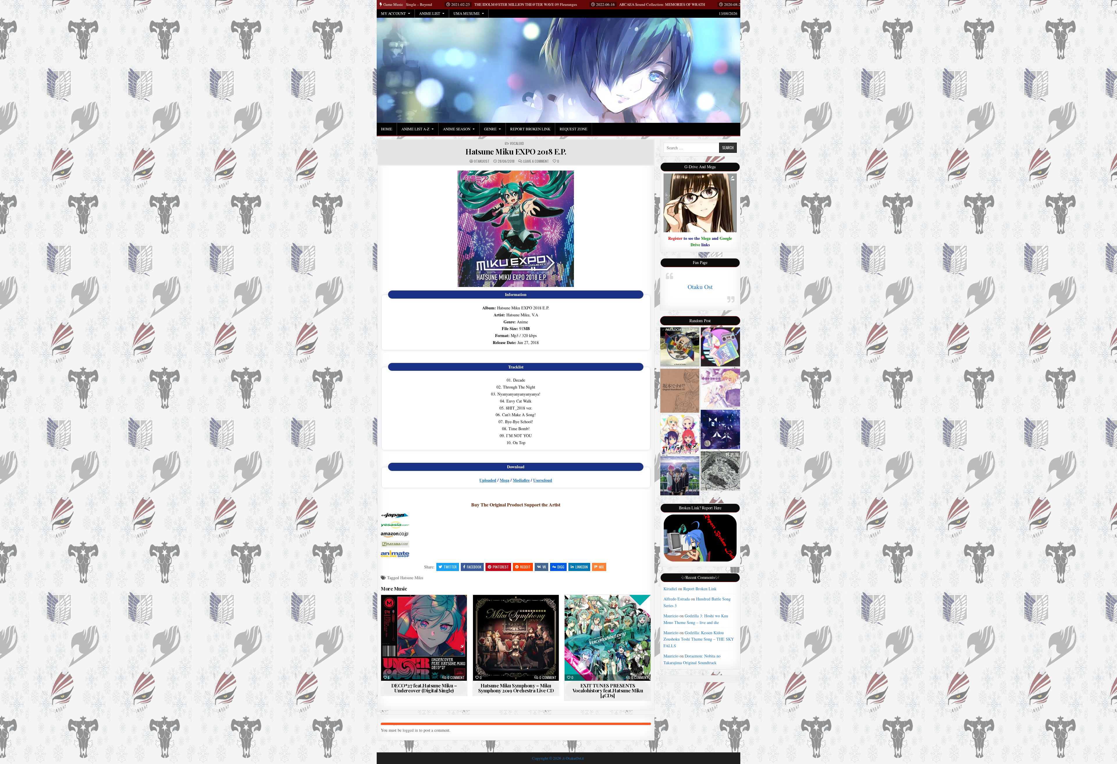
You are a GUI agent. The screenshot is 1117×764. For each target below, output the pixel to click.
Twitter (450, 566)
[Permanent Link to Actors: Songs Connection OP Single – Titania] (680, 475)
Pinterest (501, 566)
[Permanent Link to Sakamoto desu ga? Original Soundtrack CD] (680, 390)
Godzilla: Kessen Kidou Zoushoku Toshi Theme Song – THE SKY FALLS (699, 639)
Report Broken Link (530, 129)
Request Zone (573, 129)
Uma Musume (466, 13)
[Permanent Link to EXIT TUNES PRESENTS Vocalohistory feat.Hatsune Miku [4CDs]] (607, 638)
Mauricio (671, 615)
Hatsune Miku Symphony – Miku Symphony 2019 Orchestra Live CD (516, 688)
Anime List (429, 13)
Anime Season (456, 129)
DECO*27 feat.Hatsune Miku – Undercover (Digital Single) (424, 688)
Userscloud (542, 480)
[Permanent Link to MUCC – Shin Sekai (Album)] (720, 471)
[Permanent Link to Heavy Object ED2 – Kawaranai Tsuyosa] (720, 388)
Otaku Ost (700, 287)
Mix (601, 566)
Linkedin (581, 566)
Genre (490, 129)
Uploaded (487, 480)
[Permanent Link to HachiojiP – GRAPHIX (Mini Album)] (720, 346)
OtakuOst (482, 161)
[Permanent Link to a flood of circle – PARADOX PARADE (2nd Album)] (680, 347)
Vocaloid (517, 143)
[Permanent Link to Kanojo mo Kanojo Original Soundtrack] (680, 434)
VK (544, 566)
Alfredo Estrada (677, 599)
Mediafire (521, 480)
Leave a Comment (536, 161)
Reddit (525, 566)
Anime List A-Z (415, 129)
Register (675, 238)
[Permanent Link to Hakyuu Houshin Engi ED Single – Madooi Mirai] (720, 429)
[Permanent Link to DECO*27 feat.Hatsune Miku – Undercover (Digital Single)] (424, 638)
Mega (504, 480)
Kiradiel (670, 588)
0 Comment (456, 677)
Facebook (474, 566)
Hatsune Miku (411, 577)
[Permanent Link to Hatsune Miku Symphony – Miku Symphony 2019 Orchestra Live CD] (516, 638)
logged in (410, 730)
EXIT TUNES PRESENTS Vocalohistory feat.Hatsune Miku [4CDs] (607, 690)
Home (386, 129)
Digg (560, 566)
